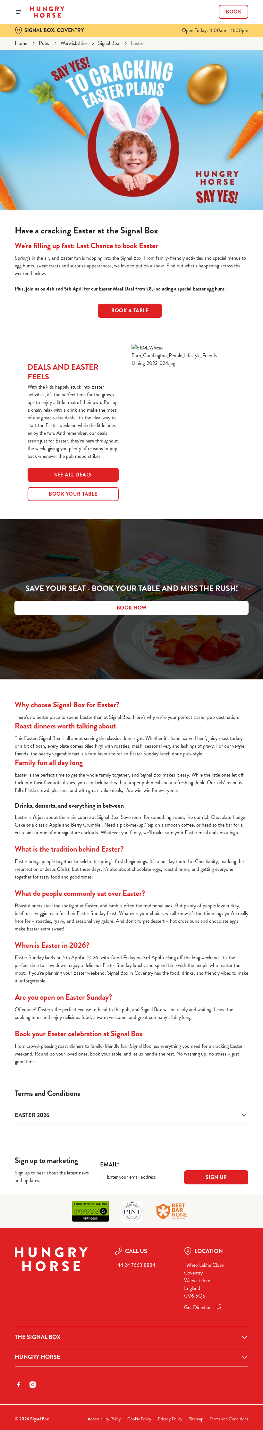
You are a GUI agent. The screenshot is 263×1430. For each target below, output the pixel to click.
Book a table (129, 310)
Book (233, 12)
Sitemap (196, 1419)
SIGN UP (216, 1177)
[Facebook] (18, 1384)
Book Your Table (73, 494)
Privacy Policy (170, 1419)
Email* (109, 1164)
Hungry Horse (37, 1357)
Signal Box (108, 43)
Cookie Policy (139, 1419)
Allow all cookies (214, 781)
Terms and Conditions (229, 1419)
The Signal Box (37, 1337)
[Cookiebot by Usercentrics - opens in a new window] (227, 643)
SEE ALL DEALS (73, 474)
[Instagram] (33, 1384)
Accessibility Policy (104, 1419)
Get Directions (199, 1307)
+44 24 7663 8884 (135, 1265)
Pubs (44, 43)
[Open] (18, 12)
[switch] (99, 737)
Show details (228, 761)
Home (21, 43)
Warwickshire (74, 43)
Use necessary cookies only (130, 781)
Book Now (132, 607)
